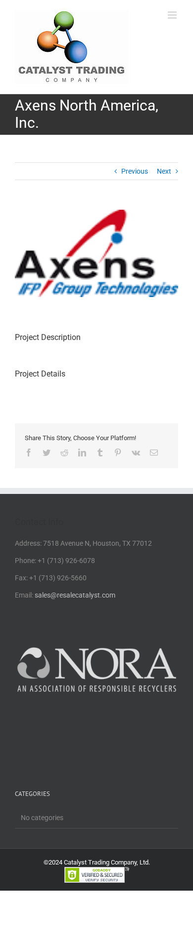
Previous (134, 171)
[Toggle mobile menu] (173, 15)
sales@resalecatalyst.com (75, 595)
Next (164, 171)
